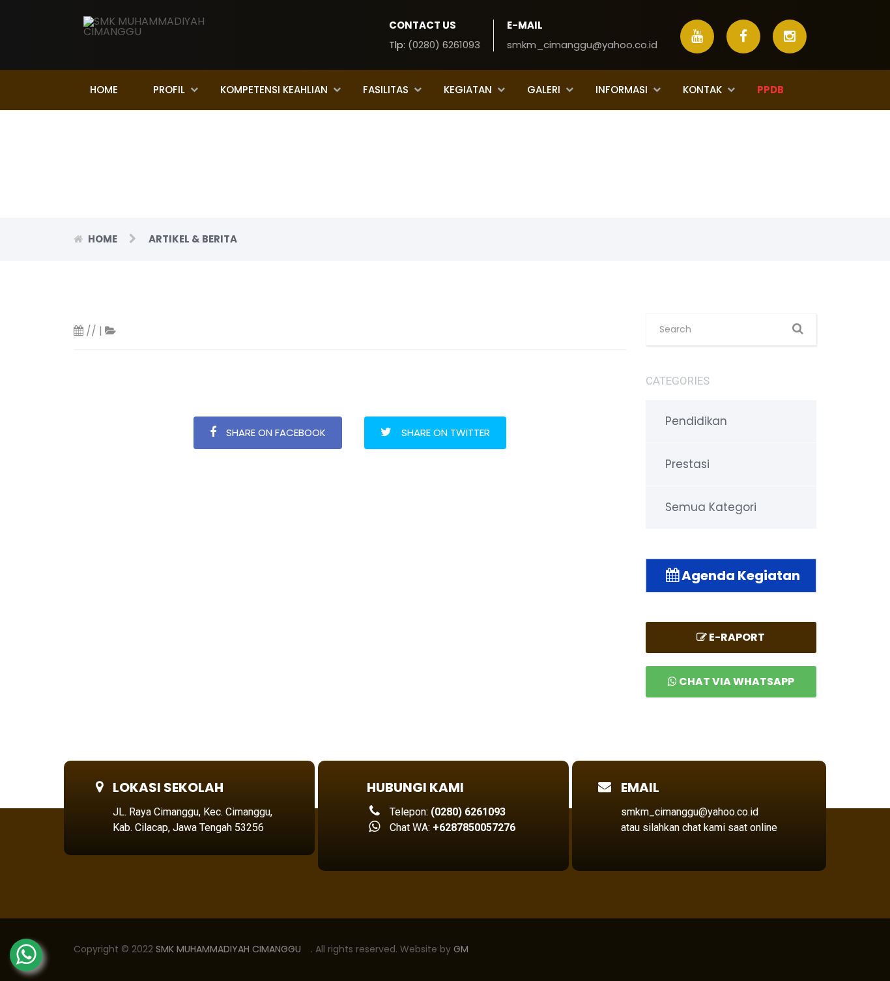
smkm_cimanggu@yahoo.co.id (582, 44)
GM (460, 949)
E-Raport (736, 637)
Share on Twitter (445, 432)
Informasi (622, 89)
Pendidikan (696, 421)
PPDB (770, 89)
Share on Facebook (276, 432)
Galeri (543, 89)
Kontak (702, 89)
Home (104, 89)
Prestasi (687, 464)
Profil (169, 89)
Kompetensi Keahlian (274, 89)
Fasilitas (386, 89)
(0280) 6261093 (444, 44)
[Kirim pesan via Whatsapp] (26, 955)
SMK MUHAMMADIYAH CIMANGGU (228, 949)
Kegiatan (468, 89)
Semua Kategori (710, 507)
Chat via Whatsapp (735, 681)
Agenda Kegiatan (739, 575)
